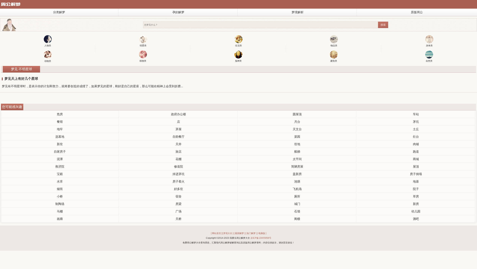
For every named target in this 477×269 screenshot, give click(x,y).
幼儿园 (415, 211)
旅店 (178, 151)
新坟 (60, 144)
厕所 (297, 196)
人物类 (47, 45)
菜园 (297, 136)
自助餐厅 (178, 136)
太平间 (297, 159)
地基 (416, 181)
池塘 (297, 181)
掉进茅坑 (178, 174)
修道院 (178, 166)
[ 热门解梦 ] (251, 233)
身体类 (429, 45)
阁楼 (297, 218)
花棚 (178, 159)
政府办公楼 (178, 114)
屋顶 (416, 166)
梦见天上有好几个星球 (21, 79)
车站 (416, 114)
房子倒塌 (416, 174)
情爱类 (143, 45)
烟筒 (60, 189)
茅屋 (178, 129)
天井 (178, 144)
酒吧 (416, 218)
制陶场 (59, 203)
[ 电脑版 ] (261, 233)
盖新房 (297, 174)
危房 (60, 114)
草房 (416, 196)
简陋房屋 (297, 166)
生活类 (238, 45)
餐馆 (60, 121)
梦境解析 (298, 12)
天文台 (297, 129)
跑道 (416, 151)
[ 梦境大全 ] (227, 233)
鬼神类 (238, 61)
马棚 (60, 211)
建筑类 (333, 61)
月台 (297, 121)
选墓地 (59, 136)
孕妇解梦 (178, 12)
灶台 (416, 136)
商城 (416, 159)
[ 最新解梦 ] (239, 233)
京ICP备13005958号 (260, 238)
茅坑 (416, 121)
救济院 (59, 166)
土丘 (416, 129)
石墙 (297, 211)
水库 (60, 181)
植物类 (143, 61)
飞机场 (297, 189)
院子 (416, 189)
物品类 (334, 45)
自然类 (429, 61)
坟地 (297, 144)
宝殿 (60, 174)
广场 (178, 211)
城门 (297, 203)
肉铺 (416, 144)
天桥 (178, 218)
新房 (416, 203)
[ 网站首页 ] (216, 233)
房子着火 (178, 181)
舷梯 (297, 151)
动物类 (47, 61)
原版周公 (417, 12)
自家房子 (60, 151)
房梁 (178, 203)
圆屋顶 (297, 114)
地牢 (60, 129)
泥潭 (60, 159)
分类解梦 (59, 12)
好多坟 (178, 189)
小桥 (60, 196)
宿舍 (178, 196)
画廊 (60, 218)
